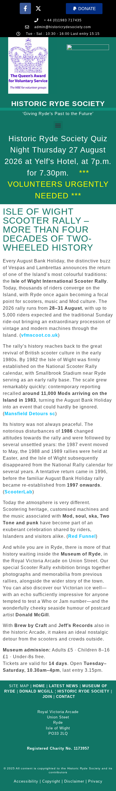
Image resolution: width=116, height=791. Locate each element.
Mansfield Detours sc (30, 413)
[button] (84, 8)
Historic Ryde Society (58, 103)
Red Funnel (82, 536)
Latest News (63, 686)
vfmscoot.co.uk (39, 335)
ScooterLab (18, 491)
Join (47, 697)
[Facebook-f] (25, 8)
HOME (39, 686)
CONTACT (65, 697)
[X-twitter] (38, 8)
